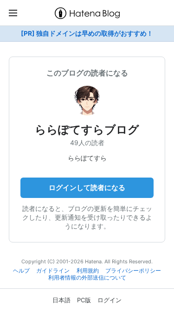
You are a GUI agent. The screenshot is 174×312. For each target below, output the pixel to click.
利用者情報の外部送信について (87, 277)
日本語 (61, 300)
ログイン (109, 300)
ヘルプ (21, 270)
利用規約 (88, 270)
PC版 (84, 300)
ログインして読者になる (87, 187)
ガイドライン (53, 270)
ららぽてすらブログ (87, 129)
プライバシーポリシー (133, 270)
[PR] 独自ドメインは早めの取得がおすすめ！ (87, 33)
